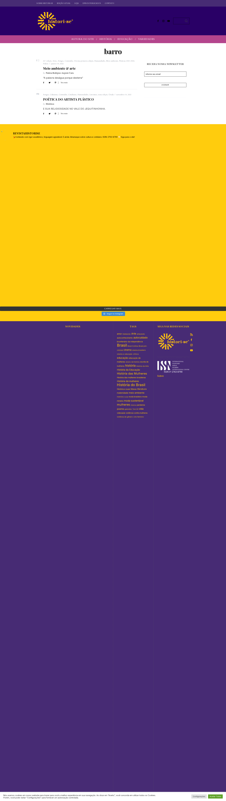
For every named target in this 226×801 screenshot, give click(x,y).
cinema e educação (124, 354)
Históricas (50, 103)
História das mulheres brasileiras (131, 377)
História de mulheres (128, 381)
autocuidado (140, 337)
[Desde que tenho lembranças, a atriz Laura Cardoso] (84, 158)
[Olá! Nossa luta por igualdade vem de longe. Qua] (84, 256)
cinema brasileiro (139, 350)
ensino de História (133, 362)
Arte (133, 333)
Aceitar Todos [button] (215, 796)
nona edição (103, 94)
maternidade (122, 393)
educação (122, 357)
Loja (76, 3)
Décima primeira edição (83, 61)
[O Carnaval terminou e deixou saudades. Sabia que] (84, 223)
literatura (141, 389)
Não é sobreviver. (72, 778)
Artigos (61, 61)
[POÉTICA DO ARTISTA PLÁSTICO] (37, 93)
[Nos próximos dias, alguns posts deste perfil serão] (141, 158)
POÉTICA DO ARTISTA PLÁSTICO (68, 99)
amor (119, 334)
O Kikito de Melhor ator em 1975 (73, 442)
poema (120, 409)
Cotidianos (72, 94)
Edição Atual (63, 3)
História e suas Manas (127, 389)
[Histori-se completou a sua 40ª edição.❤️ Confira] (141, 191)
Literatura (93, 94)
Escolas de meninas (72, 554)
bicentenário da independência (130, 342)
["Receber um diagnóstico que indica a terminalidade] (28, 191)
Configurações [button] (199, 796)
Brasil (122, 345)
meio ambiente (136, 392)
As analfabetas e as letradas (73, 666)
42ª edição (72, 380)
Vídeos (45, 63)
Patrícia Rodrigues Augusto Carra (60, 72)
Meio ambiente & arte (59, 68)
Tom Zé (135, 409)
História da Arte (142, 366)
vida (141, 408)
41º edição (73, 604)
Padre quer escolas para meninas (73, 722)
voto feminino (138, 417)
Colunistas (54, 94)
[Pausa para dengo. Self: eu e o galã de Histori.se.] (141, 288)
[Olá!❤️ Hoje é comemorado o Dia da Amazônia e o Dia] (28, 256)
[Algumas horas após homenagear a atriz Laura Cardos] (28, 158)
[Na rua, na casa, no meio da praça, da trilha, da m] (141, 223)
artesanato (141, 334)
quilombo (128, 409)
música (133, 405)
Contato (109, 3)
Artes (55, 61)
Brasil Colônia (133, 346)
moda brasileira (135, 397)
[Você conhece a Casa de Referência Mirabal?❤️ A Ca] (28, 288)
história (130, 365)
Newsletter (148, 70)
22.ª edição (47, 61)
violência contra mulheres (137, 413)
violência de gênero (125, 417)
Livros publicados (92, 3)
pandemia (141, 405)
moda (126, 397)
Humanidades (99, 61)
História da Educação (128, 369)
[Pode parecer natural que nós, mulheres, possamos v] (28, 223)
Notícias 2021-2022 (126, 61)
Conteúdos (69, 61)
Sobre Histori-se (44, 3)
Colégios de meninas (73, 610)
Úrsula (111, 94)
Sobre (160, 376)
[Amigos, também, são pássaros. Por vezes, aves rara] (84, 288)
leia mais (64, 83)
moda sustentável (133, 400)
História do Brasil (131, 385)
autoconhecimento (125, 338)
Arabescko (127, 334)
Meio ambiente (112, 61)
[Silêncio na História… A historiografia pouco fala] (84, 191)
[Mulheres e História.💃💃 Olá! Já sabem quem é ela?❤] (141, 256)
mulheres (123, 404)
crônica (136, 354)
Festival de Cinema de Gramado (73, 386)
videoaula (121, 413)
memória (120, 397)
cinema (127, 349)
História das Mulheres (132, 373)
